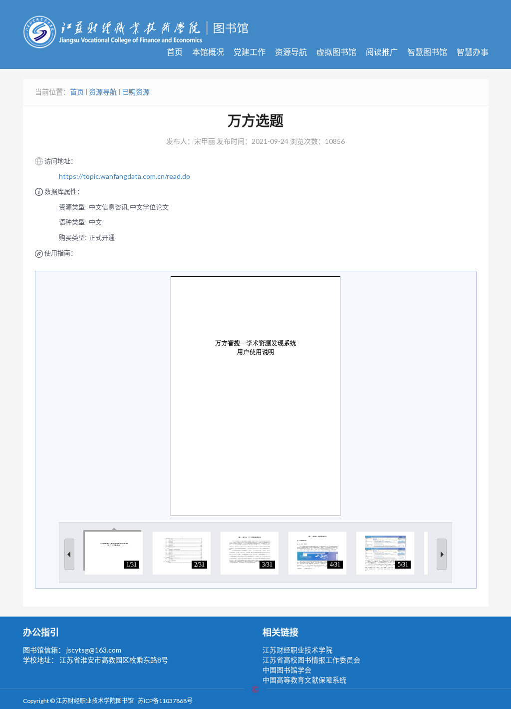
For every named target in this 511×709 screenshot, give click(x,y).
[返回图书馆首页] (135, 31)
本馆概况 (208, 51)
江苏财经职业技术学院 (297, 650)
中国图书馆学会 (286, 670)
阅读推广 (382, 51)
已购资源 (136, 91)
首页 (175, 51)
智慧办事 (473, 51)
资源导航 (291, 51)
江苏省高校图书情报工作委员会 (311, 660)
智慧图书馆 (427, 51)
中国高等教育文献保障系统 (304, 680)
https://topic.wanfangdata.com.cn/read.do (124, 176)
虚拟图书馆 (336, 51)
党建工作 (249, 51)
